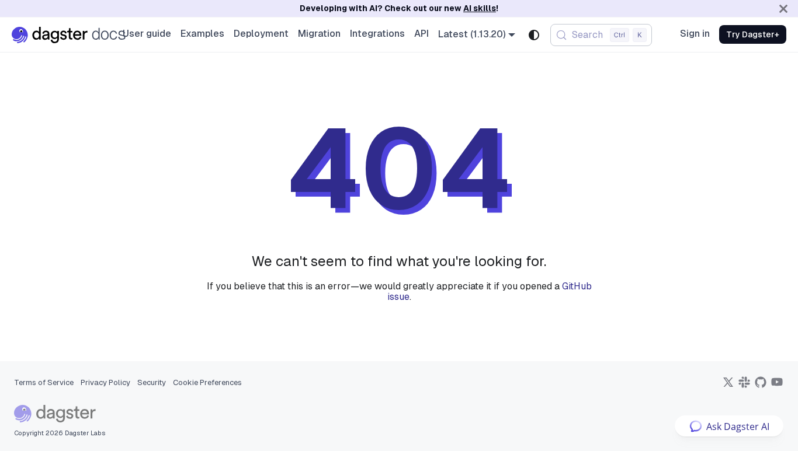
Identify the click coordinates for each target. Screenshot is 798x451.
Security (151, 382)
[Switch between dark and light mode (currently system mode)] (534, 35)
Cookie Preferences (207, 382)
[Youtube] (777, 385)
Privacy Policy (105, 382)
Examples (202, 33)
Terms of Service (44, 382)
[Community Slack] (744, 385)
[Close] (783, 8)
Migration (319, 33)
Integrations (377, 33)
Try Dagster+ (752, 34)
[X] (728, 385)
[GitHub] (761, 385)
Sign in (695, 33)
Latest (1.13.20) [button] (472, 34)
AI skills (479, 8)
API (421, 33)
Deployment (261, 33)
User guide (147, 33)
